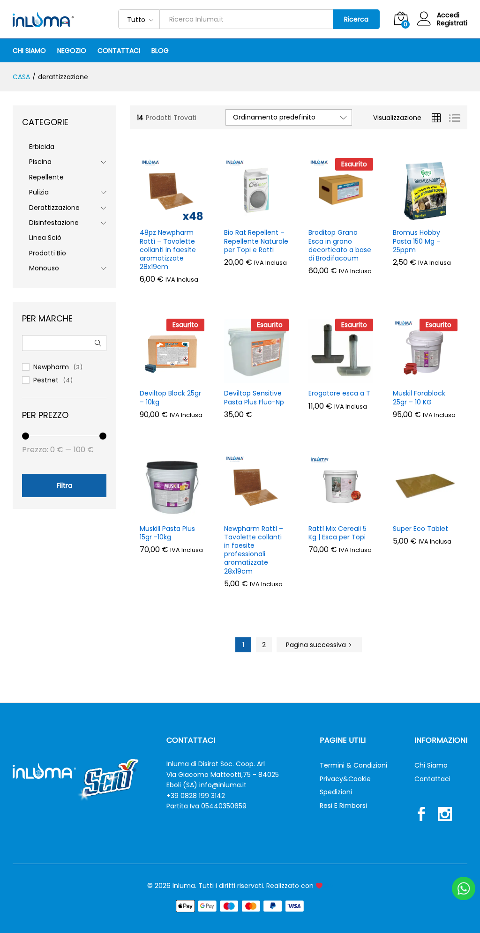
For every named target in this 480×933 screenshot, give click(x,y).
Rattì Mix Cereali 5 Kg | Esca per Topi (337, 532)
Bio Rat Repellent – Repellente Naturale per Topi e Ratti (256, 241)
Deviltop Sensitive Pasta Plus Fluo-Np (254, 397)
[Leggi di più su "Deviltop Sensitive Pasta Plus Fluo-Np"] (246, 378)
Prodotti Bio (47, 253)
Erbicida (41, 146)
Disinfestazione (54, 222)
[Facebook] (421, 815)
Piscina (40, 161)
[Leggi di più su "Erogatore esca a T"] (330, 378)
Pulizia (39, 192)
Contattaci (119, 50)
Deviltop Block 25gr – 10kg (170, 397)
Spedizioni (336, 792)
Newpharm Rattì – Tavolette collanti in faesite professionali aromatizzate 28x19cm (253, 549)
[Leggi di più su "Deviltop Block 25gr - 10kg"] (161, 378)
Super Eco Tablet (420, 528)
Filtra (64, 485)
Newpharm (51, 367)
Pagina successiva (317, 644)
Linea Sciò (45, 237)
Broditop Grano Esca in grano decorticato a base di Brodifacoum (339, 245)
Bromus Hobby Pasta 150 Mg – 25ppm (417, 241)
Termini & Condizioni (353, 765)
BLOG (160, 50)
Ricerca (356, 19)
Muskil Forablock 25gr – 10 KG (419, 397)
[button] (161, 217)
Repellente (46, 177)
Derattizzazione (54, 207)
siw (328, 885)
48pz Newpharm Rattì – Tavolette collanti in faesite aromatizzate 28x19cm (168, 249)
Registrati (452, 23)
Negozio (71, 50)
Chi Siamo (29, 50)
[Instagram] (445, 815)
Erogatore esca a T (339, 393)
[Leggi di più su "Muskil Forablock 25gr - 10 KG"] (414, 378)
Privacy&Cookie (345, 779)
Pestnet (46, 380)
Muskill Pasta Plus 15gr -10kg (167, 532)
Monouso (44, 268)
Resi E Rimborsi (343, 805)
